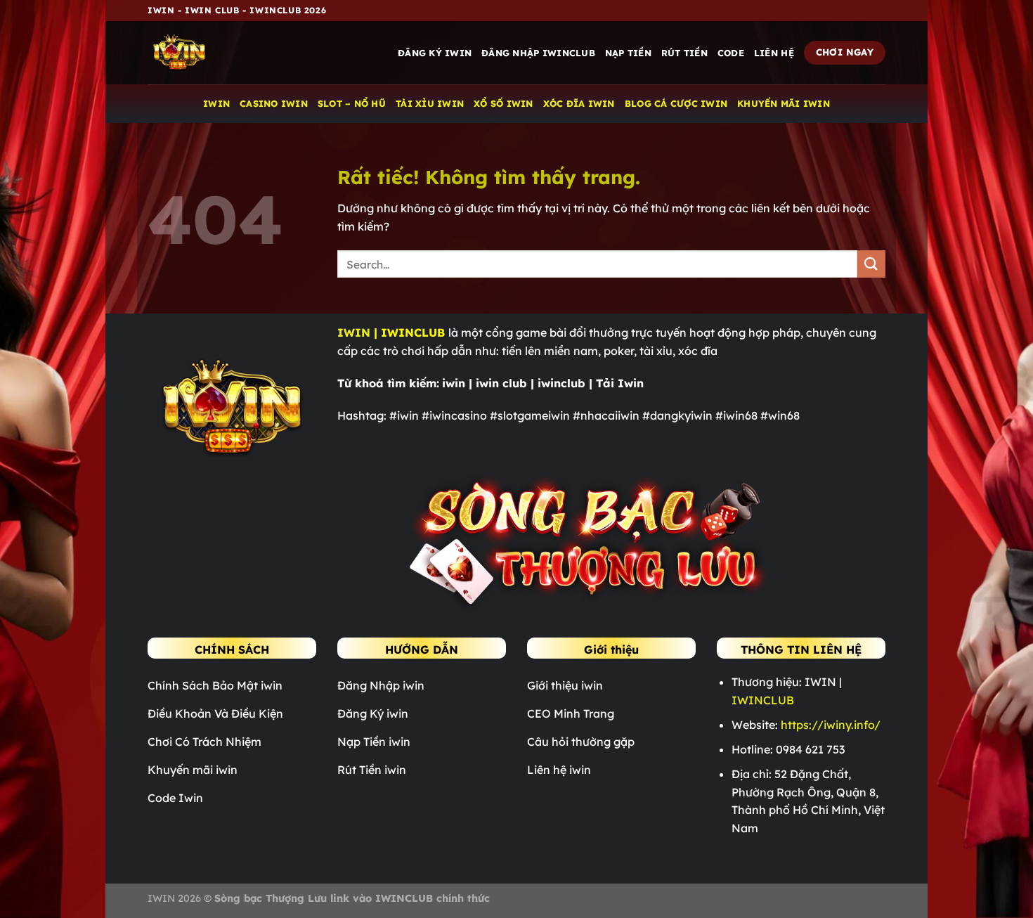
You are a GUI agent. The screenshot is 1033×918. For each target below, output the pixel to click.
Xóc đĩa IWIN (579, 103)
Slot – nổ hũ (352, 103)
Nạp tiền (628, 52)
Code (730, 52)
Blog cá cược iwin (676, 103)
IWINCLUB (763, 700)
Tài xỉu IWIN (430, 103)
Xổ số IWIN (503, 103)
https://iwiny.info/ (831, 725)
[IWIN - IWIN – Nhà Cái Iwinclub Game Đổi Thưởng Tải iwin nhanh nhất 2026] (218, 52)
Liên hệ (774, 52)
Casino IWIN (274, 103)
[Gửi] (871, 264)
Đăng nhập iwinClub (538, 52)
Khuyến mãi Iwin (783, 103)
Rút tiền (684, 52)
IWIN (216, 103)
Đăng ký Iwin (435, 52)
